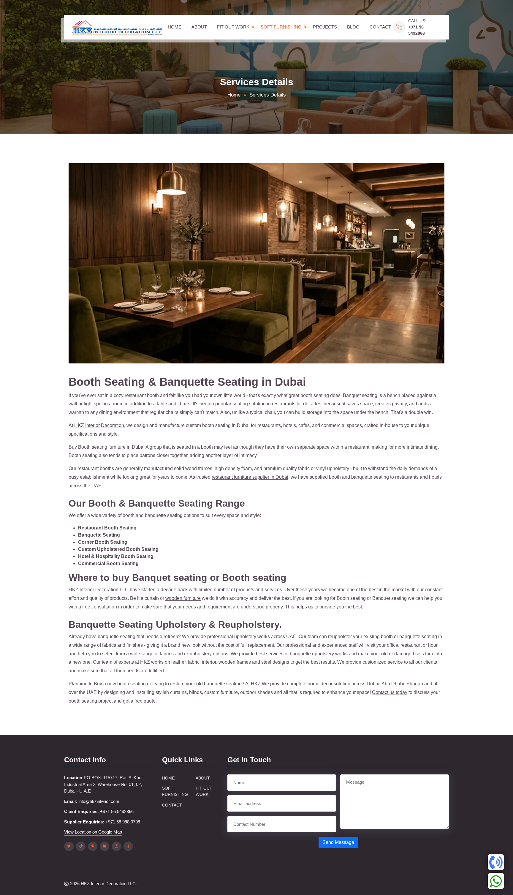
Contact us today (389, 692)
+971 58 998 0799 (122, 821)
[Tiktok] (81, 846)
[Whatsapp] (496, 881)
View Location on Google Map (93, 831)
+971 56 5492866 (117, 811)
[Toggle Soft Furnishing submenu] (305, 27)
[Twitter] (69, 846)
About (199, 26)
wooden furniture (183, 598)
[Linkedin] (104, 846)
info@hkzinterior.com (98, 801)
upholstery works (252, 636)
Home (174, 26)
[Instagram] (116, 846)
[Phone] (496, 862)
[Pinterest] (92, 846)
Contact (380, 26)
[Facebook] (128, 846)
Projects (325, 26)
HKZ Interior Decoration (99, 425)
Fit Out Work (233, 26)
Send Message (338, 842)
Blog (353, 26)
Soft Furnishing (281, 26)
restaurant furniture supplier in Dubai (250, 477)
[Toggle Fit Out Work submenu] (253, 27)
